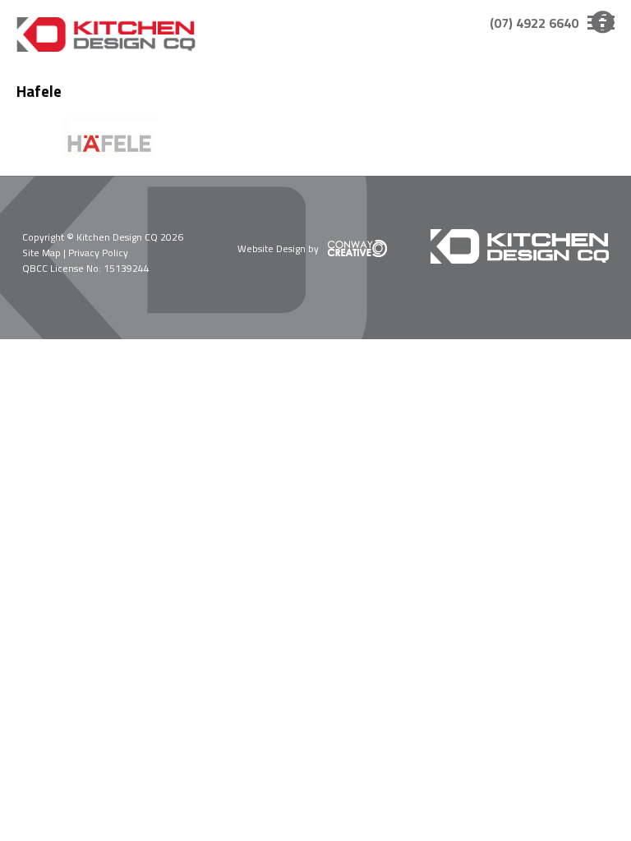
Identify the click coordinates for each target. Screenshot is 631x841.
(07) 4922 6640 (534, 23)
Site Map (41, 252)
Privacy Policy (98, 252)
